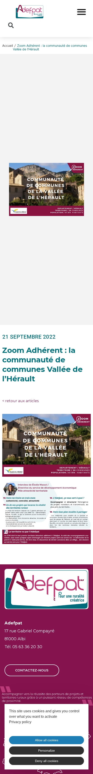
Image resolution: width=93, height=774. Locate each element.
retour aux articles (20, 401)
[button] (81, 12)
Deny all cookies (46, 761)
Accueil (7, 45)
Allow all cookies (46, 740)
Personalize (46, 750)
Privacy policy (20, 722)
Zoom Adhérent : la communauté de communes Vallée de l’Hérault (50, 47)
